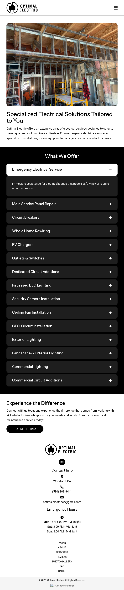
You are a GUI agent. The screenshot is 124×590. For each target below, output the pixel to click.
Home (62, 542)
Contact (62, 571)
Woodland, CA (62, 481)
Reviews (62, 556)
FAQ (62, 566)
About (62, 547)
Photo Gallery (62, 561)
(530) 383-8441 (62, 491)
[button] (24, 429)
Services (62, 552)
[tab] (62, 170)
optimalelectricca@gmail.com (62, 502)
